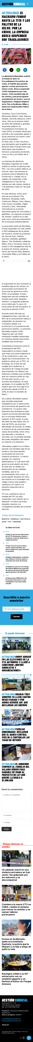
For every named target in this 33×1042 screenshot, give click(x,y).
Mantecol (6, 519)
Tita (9, 522)
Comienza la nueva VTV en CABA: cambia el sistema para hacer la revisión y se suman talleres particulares (16, 909)
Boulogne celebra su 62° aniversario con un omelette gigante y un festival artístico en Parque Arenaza (16, 978)
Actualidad (10, 13)
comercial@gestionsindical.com (11, 1018)
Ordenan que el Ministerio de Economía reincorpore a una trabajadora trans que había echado (16, 580)
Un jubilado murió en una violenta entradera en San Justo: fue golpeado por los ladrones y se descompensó (16, 874)
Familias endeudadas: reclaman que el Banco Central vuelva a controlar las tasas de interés (17, 559)
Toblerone (17, 522)
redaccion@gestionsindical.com (11, 1020)
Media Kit (5, 1025)
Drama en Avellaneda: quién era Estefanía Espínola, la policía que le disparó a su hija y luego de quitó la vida (16, 944)
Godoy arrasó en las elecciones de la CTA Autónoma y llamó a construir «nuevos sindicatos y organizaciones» (17, 537)
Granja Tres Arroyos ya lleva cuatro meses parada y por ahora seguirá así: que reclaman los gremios (17, 548)
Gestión (13, 4)
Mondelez (15, 519)
